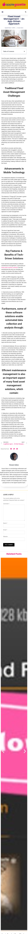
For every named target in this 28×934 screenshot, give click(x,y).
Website (5, 536)
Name (5, 523)
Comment (6, 503)
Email (5, 530)
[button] (2, 12)
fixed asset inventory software (9, 267)
